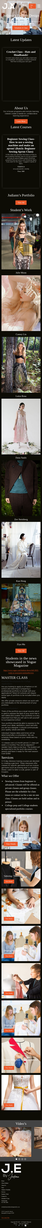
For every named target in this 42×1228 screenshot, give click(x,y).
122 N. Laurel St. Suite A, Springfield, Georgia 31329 (7, 1212)
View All (21, 203)
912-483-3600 (4, 1202)
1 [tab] (5, 103)
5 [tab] (17, 103)
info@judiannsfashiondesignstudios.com (10, 1206)
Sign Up (31, 6)
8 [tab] (25, 103)
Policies (15, 1223)
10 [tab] (31, 103)
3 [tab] (11, 103)
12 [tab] (37, 103)
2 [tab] (8, 103)
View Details (11, 844)
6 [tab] (20, 103)
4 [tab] (14, 103)
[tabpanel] (21, 74)
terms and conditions (23, 1223)
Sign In (24, 6)
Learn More (21, 121)
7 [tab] (22, 103)
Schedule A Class (21, 28)
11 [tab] (34, 103)
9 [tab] (28, 103)
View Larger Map (5, 1217)
